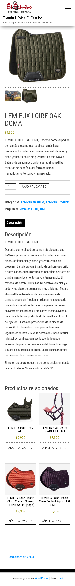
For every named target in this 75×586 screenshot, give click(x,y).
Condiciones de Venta (21, 557)
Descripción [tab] (14, 223)
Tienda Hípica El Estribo (22, 18)
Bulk (60, 578)
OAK (43, 209)
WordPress (41, 578)
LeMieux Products (58, 202)
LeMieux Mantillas (32, 202)
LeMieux (24, 209)
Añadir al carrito (34, 186)
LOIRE (34, 209)
